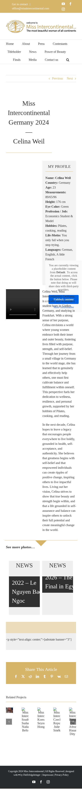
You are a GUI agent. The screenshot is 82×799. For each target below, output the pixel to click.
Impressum (47, 774)
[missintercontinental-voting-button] (70, 627)
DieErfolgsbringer (31, 774)
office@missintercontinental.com (30, 8)
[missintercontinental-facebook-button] (41, 627)
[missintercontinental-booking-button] (26, 627)
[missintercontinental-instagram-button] (56, 627)
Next (70, 78)
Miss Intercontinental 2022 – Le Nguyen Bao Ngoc (30, 582)
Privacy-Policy (62, 774)
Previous (57, 78)
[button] (67, 60)
